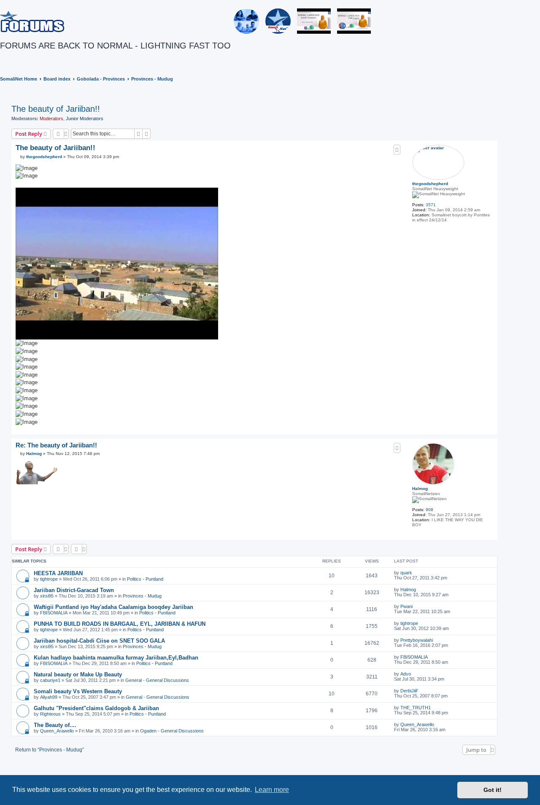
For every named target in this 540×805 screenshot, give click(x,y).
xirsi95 (47, 595)
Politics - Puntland (145, 579)
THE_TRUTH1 (415, 707)
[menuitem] (1, 58)
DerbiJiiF (409, 690)
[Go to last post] (415, 572)
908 (429, 509)
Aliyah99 (48, 697)
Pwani (406, 606)
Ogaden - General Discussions (172, 730)
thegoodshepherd (430, 183)
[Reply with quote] (397, 150)
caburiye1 (50, 680)
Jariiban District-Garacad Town (74, 590)
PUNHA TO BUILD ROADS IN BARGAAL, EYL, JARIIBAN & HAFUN (119, 624)
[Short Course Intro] (354, 21)
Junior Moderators (84, 118)
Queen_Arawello (57, 730)
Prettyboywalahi (416, 640)
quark (406, 572)
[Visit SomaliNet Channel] (246, 21)
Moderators (51, 118)
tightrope (49, 579)
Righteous (50, 713)
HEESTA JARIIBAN (58, 573)
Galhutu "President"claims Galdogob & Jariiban (96, 708)
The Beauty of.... (55, 725)
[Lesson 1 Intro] (314, 21)
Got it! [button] (492, 789)
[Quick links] (537, 79)
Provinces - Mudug (142, 595)
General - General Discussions (157, 680)
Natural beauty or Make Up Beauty (78, 674)
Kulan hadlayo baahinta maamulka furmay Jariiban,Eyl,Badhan (116, 657)
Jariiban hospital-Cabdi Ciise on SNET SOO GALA (99, 641)
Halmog (420, 488)
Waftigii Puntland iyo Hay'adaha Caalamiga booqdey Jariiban (113, 607)
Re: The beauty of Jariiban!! (56, 445)
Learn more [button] (272, 789)
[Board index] (32, 21)
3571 (431, 204)
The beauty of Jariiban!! (55, 108)
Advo (405, 673)
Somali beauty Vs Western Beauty (78, 691)
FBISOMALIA (54, 612)
